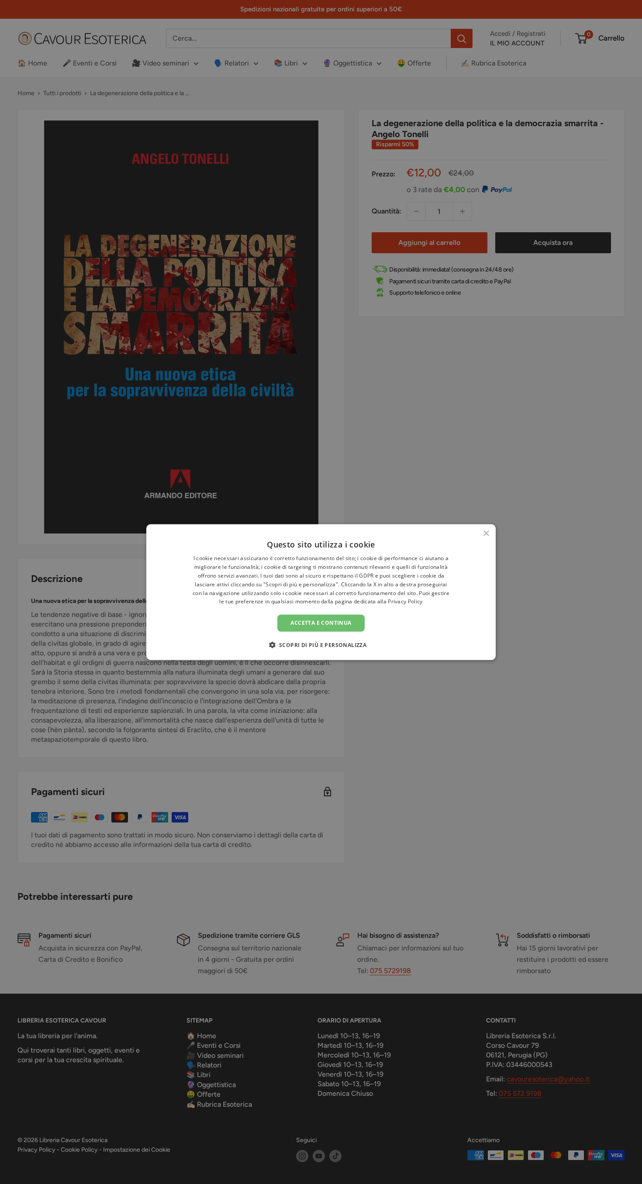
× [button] (486, 533)
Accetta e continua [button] (320, 622)
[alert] (321, 592)
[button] (321, 644)
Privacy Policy (405, 601)
